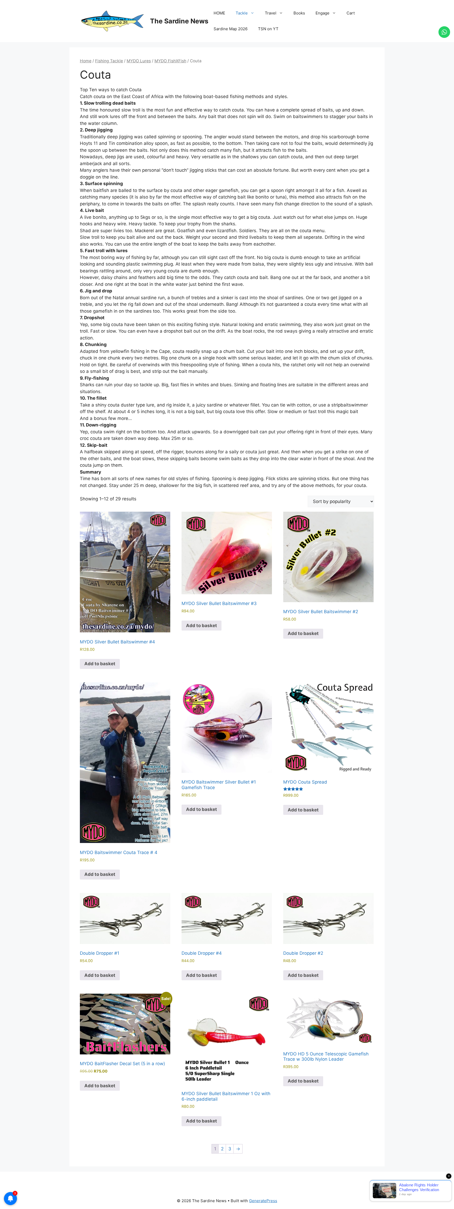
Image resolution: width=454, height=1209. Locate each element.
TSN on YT (268, 28)
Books (299, 13)
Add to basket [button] (99, 663)
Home (85, 60)
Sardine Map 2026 (230, 28)
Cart (351, 13)
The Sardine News (179, 21)
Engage (322, 13)
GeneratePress (263, 1200)
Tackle (242, 13)
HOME (219, 13)
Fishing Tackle (109, 60)
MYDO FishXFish (170, 60)
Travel (270, 13)
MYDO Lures (139, 60)
